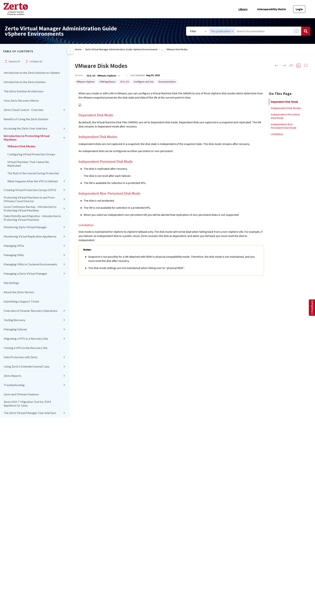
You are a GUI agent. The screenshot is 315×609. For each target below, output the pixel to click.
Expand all (14, 61)
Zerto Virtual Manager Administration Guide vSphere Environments (121, 49)
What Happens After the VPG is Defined (32, 181)
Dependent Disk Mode (284, 101)
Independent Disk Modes (286, 108)
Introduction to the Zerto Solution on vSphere (32, 72)
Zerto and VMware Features (21, 394)
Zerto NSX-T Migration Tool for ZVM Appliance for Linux (27, 403)
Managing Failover (15, 329)
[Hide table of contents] (70, 51)
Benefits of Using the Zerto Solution (26, 119)
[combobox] (250, 31)
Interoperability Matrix (271, 9)
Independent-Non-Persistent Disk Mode (283, 125)
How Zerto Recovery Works (21, 100)
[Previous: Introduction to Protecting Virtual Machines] (276, 65)
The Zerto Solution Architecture (23, 91)
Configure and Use (144, 81)
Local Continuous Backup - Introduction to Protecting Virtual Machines (30, 208)
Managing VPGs (14, 245)
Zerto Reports (12, 375)
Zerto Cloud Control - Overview (23, 109)
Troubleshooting (14, 385)
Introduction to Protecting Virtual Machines (26, 137)
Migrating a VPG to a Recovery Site (26, 338)
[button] (232, 31)
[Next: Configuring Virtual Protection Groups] (284, 65)
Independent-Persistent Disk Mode (285, 116)
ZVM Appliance (107, 81)
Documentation (167, 81)
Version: (79, 75)
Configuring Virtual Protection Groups (31, 154)
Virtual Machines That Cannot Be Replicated (28, 163)
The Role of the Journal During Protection (33, 173)
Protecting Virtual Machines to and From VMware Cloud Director (29, 199)
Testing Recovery (14, 320)
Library (243, 9)
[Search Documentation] (305, 31)
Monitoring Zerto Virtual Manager (25, 227)
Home (78, 49)
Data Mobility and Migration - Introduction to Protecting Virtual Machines (32, 217)
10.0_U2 (124, 81)
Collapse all (36, 61)
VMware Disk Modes (21, 146)
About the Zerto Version (19, 292)
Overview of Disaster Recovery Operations (30, 310)
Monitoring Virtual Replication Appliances (30, 236)
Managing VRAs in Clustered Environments (30, 264)
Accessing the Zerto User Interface (25, 128)
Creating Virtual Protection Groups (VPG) (30, 190)
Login (299, 9)
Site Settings (11, 282)
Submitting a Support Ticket (21, 301)
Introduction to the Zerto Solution (25, 82)
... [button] (162, 49)
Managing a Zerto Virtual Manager (25, 273)
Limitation (277, 134)
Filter (193, 31)
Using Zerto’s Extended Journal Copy (27, 366)
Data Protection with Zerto (21, 357)
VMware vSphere (86, 81)
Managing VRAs (14, 255)
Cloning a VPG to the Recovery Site (25, 347)
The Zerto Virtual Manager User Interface (30, 412)
